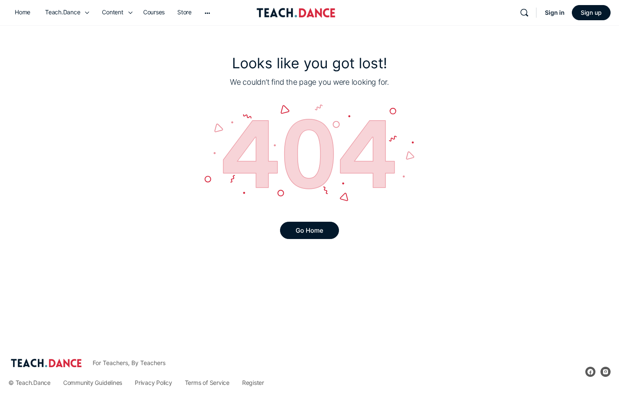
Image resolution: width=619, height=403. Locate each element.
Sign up (591, 12)
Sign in (555, 12)
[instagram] (605, 372)
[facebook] (590, 372)
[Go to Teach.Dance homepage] (295, 11)
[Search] (524, 13)
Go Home (309, 230)
